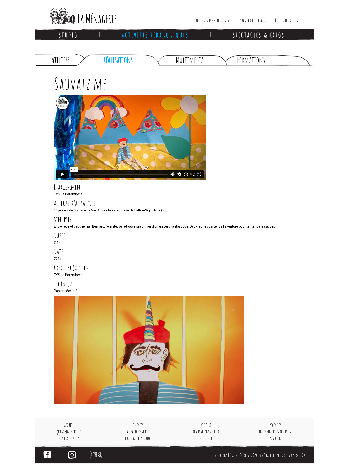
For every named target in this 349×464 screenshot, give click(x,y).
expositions (275, 438)
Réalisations (118, 60)
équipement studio (137, 438)
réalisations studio (137, 432)
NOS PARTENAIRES (255, 20)
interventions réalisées (275, 432)
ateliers (206, 425)
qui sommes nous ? (69, 432)
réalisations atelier (206, 432)
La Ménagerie (78, 14)
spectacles (275, 425)
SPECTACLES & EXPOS (259, 35)
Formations (251, 60)
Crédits (244, 455)
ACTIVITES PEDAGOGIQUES (155, 35)
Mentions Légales (225, 455)
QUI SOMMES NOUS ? (212, 20)
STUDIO (68, 35)
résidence (206, 438)
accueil (69, 425)
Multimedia (190, 60)
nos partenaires (68, 438)
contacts (137, 425)
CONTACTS (290, 20)
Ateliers (61, 60)
